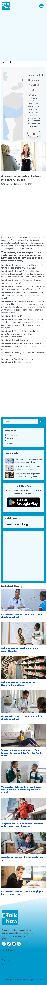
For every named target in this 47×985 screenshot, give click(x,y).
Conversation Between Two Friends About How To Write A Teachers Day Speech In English (21, 789)
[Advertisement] (23, 34)
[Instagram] (19, 944)
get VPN (34, 133)
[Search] (41, 421)
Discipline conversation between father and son (22, 859)
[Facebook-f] (4, 944)
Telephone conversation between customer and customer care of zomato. (22, 825)
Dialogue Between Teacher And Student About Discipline (20, 650)
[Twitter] (9, 944)
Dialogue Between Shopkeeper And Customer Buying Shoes (18, 684)
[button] (41, 6)
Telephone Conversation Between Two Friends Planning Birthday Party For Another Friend (22, 753)
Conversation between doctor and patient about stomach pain (21, 616)
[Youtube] (14, 944)
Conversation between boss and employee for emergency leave (22, 893)
